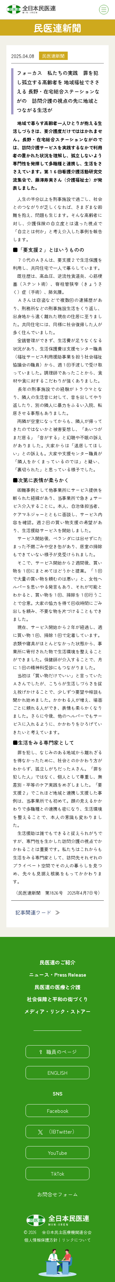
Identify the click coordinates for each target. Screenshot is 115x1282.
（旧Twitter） (61, 1131)
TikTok (57, 1173)
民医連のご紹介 (57, 962)
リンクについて (76, 1240)
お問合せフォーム (57, 1194)
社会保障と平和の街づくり (57, 999)
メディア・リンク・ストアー (57, 1011)
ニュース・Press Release (57, 974)
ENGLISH (57, 1072)
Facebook (57, 1110)
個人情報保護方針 (40, 1240)
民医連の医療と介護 (57, 987)
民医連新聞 (53, 56)
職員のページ (61, 1051)
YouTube (57, 1152)
